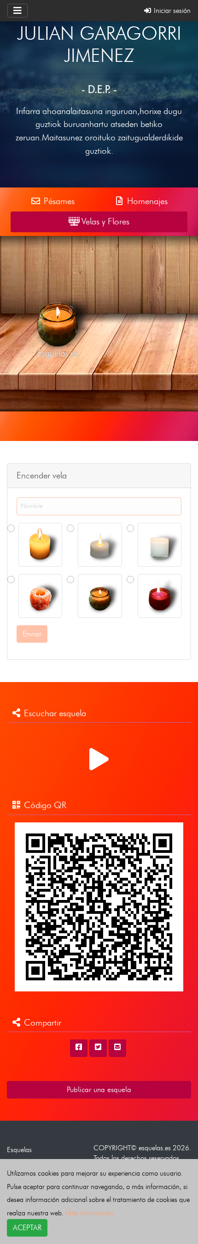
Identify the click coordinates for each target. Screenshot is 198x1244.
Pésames (58, 201)
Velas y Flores (104, 221)
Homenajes (146, 201)
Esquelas (19, 1149)
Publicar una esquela (99, 1089)
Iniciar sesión (171, 10)
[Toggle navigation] (17, 11)
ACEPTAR (27, 1227)
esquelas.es (155, 1147)
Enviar (32, 633)
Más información (89, 1212)
